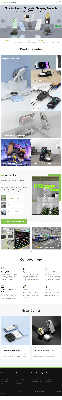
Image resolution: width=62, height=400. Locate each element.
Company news (49, 377)
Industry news (49, 379)
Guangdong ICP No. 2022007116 (35, 391)
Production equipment (36, 381)
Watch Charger (4, 383)
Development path (20, 379)
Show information (50, 381)
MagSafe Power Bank (5, 377)
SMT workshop (34, 379)
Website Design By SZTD (55, 391)
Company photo (19, 383)
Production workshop (36, 377)
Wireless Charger (4, 379)
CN (57, 2)
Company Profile (19, 377)
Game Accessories (5, 381)
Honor (17, 381)
